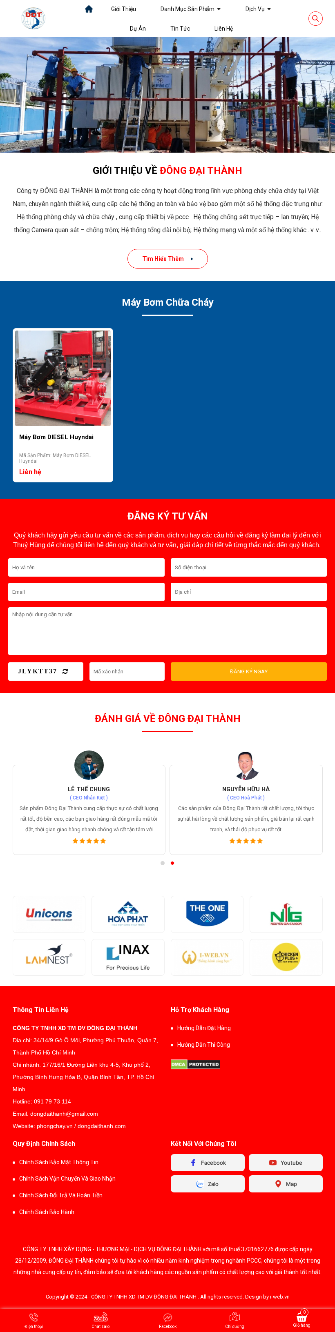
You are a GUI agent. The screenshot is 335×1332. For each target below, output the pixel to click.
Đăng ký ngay (249, 671)
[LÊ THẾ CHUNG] (89, 765)
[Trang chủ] (89, 9)
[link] (123, 9)
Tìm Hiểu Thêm (163, 258)
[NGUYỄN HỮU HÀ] (246, 765)
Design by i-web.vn (267, 1297)
